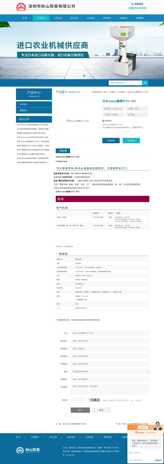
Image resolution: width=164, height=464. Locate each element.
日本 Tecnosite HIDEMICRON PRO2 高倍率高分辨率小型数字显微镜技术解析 (34, 137)
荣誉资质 (107, 18)
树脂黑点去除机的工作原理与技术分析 (31, 133)
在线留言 (123, 18)
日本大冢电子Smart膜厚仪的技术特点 (31, 154)
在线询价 (111, 141)
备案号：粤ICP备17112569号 (107, 448)
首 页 (25, 18)
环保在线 (74, 451)
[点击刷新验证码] (94, 400)
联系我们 (140, 18)
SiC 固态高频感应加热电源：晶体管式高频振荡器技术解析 (34, 129)
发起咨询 (158, 460)
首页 (105, 92)
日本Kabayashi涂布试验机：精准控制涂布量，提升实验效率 (34, 158)
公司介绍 (58, 18)
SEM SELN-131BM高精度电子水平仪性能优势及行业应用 (34, 125)
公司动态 (90, 18)
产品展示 (41, 18)
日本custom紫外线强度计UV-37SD (135, 424)
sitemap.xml (70, 455)
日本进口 (122, 92)
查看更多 (23, 110)
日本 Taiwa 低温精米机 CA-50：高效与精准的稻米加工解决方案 (34, 141)
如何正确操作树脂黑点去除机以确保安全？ (33, 162)
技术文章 (74, 18)
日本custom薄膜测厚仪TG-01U (74, 424)
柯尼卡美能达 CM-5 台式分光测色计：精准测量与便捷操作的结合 (34, 146)
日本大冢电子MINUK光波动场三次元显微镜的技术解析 (34, 150)
